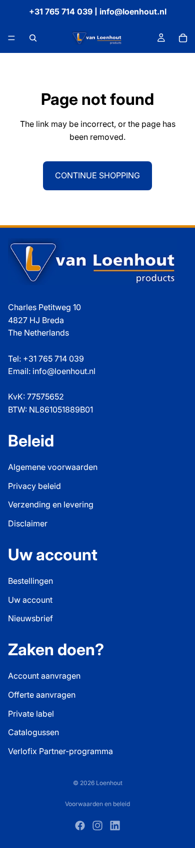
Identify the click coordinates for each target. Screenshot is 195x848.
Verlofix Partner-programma (60, 751)
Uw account (30, 600)
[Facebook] (80, 826)
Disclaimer (28, 523)
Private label (31, 714)
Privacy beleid (34, 486)
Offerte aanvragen (42, 695)
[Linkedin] (115, 826)
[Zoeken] (33, 38)
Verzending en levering (51, 504)
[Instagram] (98, 826)
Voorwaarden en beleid (97, 804)
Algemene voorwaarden (53, 467)
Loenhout (109, 783)
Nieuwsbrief (30, 618)
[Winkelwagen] (183, 38)
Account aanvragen (44, 676)
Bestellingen (30, 581)
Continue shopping (97, 175)
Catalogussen (33, 732)
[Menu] (11, 37)
